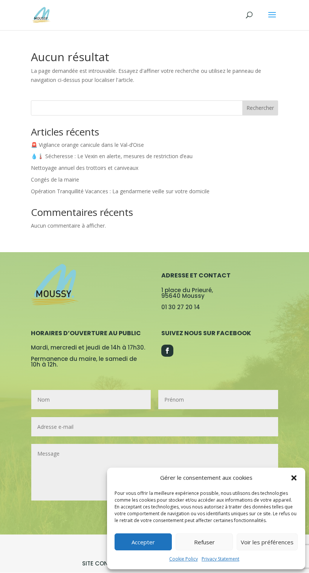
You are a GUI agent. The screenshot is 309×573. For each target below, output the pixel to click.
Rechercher (260, 107)
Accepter (143, 542)
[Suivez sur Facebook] (167, 351)
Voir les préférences (267, 542)
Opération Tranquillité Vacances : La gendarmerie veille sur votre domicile (120, 191)
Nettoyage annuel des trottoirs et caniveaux (84, 167)
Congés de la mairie (55, 179)
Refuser (204, 542)
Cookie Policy (183, 559)
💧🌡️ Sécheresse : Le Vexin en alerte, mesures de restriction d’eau (112, 156)
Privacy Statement (220, 559)
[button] (294, 478)
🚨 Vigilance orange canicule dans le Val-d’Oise (87, 144)
